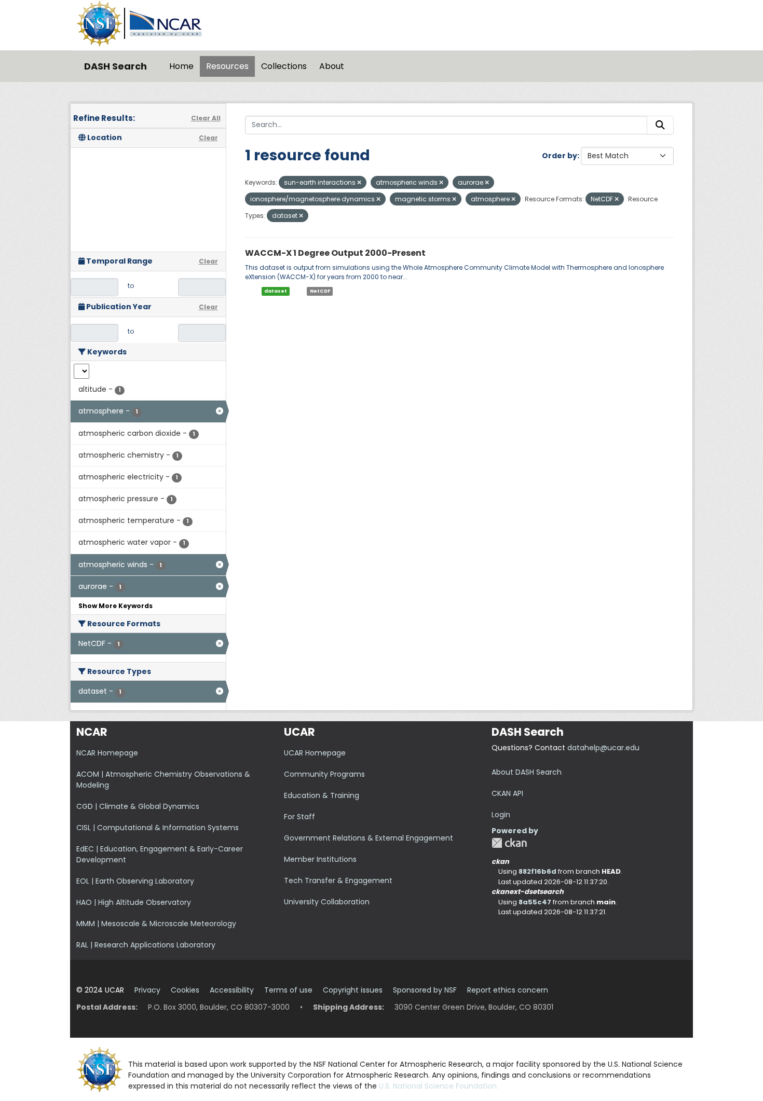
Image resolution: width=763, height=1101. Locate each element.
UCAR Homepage (315, 753)
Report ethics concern (507, 990)
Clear (208, 137)
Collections (284, 66)
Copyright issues (353, 990)
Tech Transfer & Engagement (338, 880)
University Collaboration (327, 902)
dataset (275, 291)
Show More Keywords (115, 605)
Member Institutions (320, 859)
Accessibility (232, 990)
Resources (227, 66)
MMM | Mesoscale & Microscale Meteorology (156, 923)
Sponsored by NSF (425, 990)
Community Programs (324, 774)
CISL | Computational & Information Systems (157, 827)
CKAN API (507, 793)
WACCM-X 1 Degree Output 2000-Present (335, 253)
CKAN (509, 842)
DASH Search (115, 66)
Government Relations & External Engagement (368, 838)
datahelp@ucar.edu (603, 747)
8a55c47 (535, 902)
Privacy (147, 990)
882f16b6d (537, 871)
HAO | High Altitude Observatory (133, 902)
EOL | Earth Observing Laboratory (135, 881)
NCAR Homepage (107, 753)
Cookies (185, 990)
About (331, 66)
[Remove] (359, 182)
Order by (559, 155)
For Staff (299, 816)
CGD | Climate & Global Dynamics (137, 806)
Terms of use (288, 990)
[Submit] (660, 125)
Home (181, 66)
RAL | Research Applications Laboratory (145, 945)
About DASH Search (527, 772)
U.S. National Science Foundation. (438, 1086)
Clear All (206, 118)
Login (501, 814)
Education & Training (321, 795)
